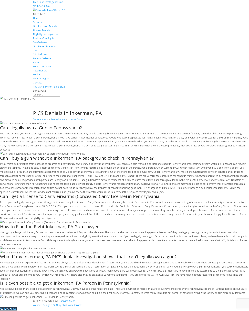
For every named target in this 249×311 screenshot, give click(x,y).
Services (37, 22)
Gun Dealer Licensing (44, 46)
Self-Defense (40, 42)
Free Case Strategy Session (48, 2)
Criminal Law (40, 54)
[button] (40, 14)
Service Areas (40, 119)
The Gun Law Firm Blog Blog (49, 86)
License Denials (41, 30)
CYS (35, 50)
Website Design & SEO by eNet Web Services (57, 305)
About (36, 62)
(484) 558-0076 (41, 6)
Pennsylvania (57, 119)
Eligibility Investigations (45, 34)
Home (36, 18)
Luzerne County (76, 119)
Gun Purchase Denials (45, 26)
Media (36, 74)
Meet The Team (42, 66)
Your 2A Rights (41, 78)
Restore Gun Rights (43, 38)
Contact (37, 82)
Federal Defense (42, 58)
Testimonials (40, 70)
